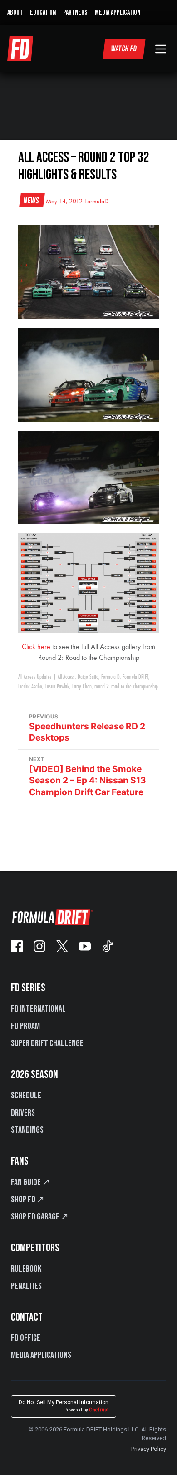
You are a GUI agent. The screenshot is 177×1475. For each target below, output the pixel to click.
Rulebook (26, 1269)
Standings (27, 1130)
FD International (38, 1008)
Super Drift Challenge (47, 1043)
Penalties (26, 1286)
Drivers (23, 1112)
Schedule (26, 1095)
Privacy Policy (148, 1449)
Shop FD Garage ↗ (40, 1216)
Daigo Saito (88, 677)
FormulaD (96, 201)
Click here (36, 647)
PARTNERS (75, 12)
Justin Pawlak (57, 686)
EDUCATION (43, 12)
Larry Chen (82, 686)
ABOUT (15, 12)
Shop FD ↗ (27, 1199)
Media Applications (41, 1355)
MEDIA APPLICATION (117, 12)
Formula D (110, 677)
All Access (66, 677)
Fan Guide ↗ (30, 1182)
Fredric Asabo (30, 686)
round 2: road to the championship (126, 686)
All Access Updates (35, 677)
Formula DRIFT (135, 677)
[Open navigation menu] (161, 49)
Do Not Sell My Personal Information (63, 1405)
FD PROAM (25, 1026)
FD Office (25, 1337)
